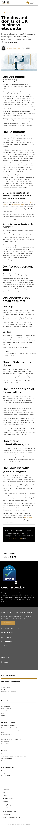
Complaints (6, 808)
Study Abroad (4, 753)
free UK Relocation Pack (13, 538)
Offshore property (7, 767)
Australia (3, 684)
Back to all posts (9, 13)
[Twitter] (10, 557)
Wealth (3, 715)
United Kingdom (5, 687)
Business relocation (6, 737)
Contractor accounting (7, 704)
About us (5, 792)
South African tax (6, 708)
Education (4, 750)
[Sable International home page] (6, 2)
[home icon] (27, 2)
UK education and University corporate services (13, 730)
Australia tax (4, 710)
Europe (3, 689)
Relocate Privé (5, 694)
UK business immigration (8, 725)
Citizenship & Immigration (10, 681)
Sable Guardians (5, 760)
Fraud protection (8, 798)
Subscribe (8, 623)
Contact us (6, 789)
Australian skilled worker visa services (11, 739)
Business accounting (6, 734)
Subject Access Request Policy (12, 817)
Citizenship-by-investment (8, 691)
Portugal (3, 773)
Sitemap (5, 801)
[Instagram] (11, 628)
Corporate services (8, 722)
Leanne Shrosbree (13, 48)
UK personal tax (5, 706)
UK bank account (18, 204)
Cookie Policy (7, 814)
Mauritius (4, 770)
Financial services (7, 700)
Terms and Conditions (9, 811)
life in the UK (28, 518)
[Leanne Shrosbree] (3, 48)
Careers (5, 795)
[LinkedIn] (15, 557)
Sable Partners (5, 741)
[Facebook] (13, 557)
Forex (2, 713)
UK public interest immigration (9, 727)
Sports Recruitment (6, 758)
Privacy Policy (7, 804)
